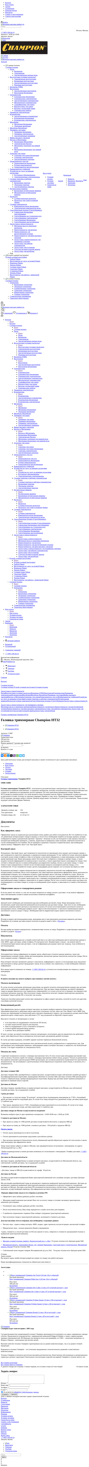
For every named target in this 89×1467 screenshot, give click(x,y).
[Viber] (14, 755)
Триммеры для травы (26, 419)
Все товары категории (9, 1363)
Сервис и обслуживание (10, 1422)
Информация (6, 1412)
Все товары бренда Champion (11, 1365)
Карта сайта (5, 1435)
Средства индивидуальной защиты (22, 711)
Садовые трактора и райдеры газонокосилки (34, 482)
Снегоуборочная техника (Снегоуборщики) (34, 523)
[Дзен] (7, 1443)
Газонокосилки (23, 372)
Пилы (20, 335)
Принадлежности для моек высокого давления (24, 709)
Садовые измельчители (26, 513)
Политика (4, 1410)
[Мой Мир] (8, 755)
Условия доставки (7, 1418)
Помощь (4, 1414)
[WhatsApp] (17, 755)
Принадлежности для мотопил (43, 707)
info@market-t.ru (9, 661)
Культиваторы (23, 396)
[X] (11, 755)
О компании (5, 1400)
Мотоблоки (22, 408)
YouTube (11, 671)
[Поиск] (3, 310)
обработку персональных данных (26, 1392)
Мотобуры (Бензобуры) (39, 695)
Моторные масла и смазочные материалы (16, 707)
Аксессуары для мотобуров (45, 711)
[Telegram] (23, 755)
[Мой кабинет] (2, 303)
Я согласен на (21, 1392)
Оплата (18, 931)
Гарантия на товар (7, 1420)
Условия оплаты (7, 1416)
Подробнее (14, 1286)
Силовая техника (20, 586)
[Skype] (20, 755)
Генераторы (22, 592)
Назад (12, 321)
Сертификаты (6, 1424)
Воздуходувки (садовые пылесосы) (31, 347)
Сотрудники (5, 1404)
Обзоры (4, 1433)
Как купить (14, 613)
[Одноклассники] (5, 755)
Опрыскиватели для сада (27, 458)
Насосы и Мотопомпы (26, 433)
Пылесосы (22, 504)
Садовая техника (20, 329)
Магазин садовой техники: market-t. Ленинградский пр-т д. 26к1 (27, 1241)
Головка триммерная (9, 779)
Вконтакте (12, 666)
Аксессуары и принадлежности (30, 539)
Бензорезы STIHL (37, 693)
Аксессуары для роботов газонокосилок (57, 709)
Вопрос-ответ (6, 1430)
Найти (4, 1457)
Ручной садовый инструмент (24, 562)
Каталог (13, 323)
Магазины (4, 1408)
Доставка (61, 921)
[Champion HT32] (12, 725)
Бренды (4, 1432)
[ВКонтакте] (2, 755)
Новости (4, 1402)
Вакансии (4, 1406)
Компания (13, 627)
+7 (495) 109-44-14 (7, 32)
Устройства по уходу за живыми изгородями (34, 472)
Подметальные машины (27, 494)
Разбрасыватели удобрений (68, 697)
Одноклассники (14, 674)
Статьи (3, 1426)
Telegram (11, 668)
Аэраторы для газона (26, 447)
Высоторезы (22, 363)
